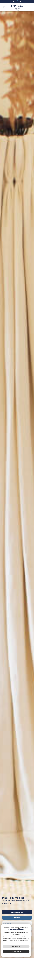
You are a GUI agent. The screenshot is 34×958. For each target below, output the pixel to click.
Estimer (17, 917)
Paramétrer (16, 946)
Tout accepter (16, 951)
